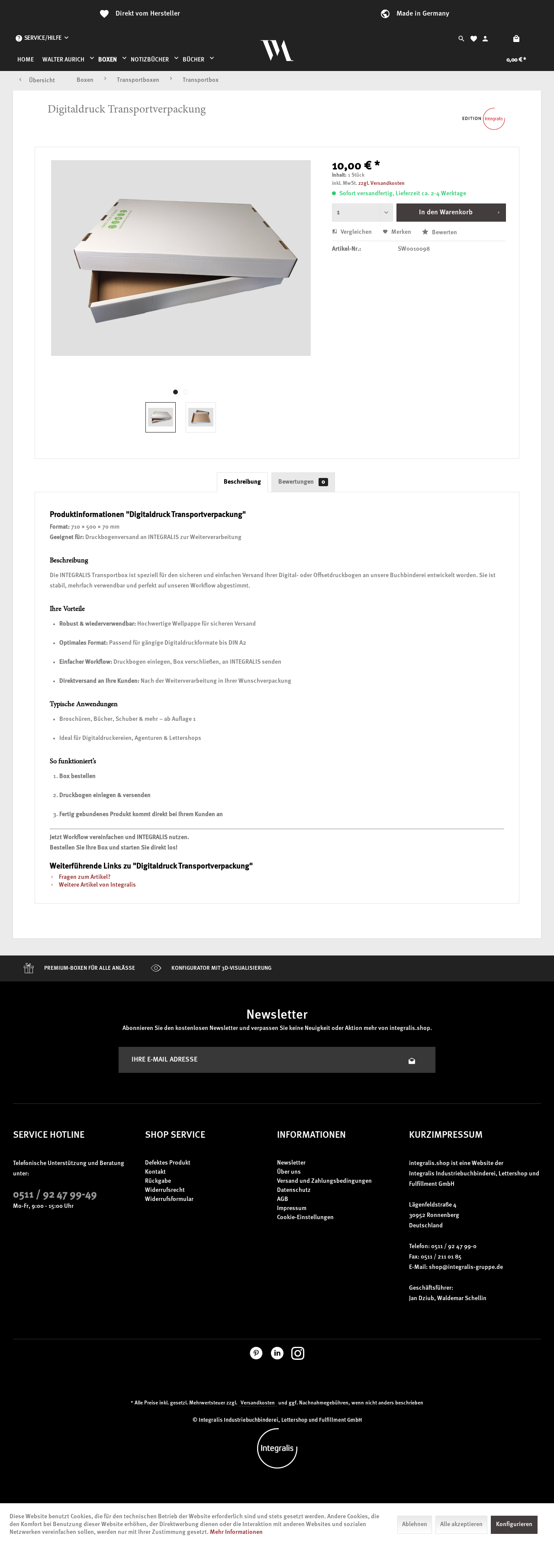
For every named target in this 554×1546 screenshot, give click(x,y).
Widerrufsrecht (165, 1190)
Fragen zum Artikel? (84, 877)
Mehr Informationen (236, 1532)
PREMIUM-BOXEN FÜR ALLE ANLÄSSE (89, 968)
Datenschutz (294, 1190)
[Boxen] (110, 60)
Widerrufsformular (169, 1199)
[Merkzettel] (473, 38)
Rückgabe (158, 1181)
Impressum (291, 1208)
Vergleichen (355, 232)
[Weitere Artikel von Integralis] (483, 118)
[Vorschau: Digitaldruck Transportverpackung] (160, 417)
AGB (282, 1199)
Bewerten (444, 232)
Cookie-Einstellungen (305, 1217)
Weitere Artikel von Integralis (97, 885)
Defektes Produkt (167, 1163)
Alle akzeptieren (461, 1524)
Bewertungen (301, 482)
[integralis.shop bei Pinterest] (256, 1355)
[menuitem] (42, 38)
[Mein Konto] (485, 38)
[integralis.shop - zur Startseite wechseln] (277, 49)
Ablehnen (414, 1524)
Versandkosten (258, 1403)
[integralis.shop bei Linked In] (277, 1355)
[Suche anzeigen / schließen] (461, 38)
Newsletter (291, 1163)
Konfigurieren (514, 1524)
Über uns (289, 1172)
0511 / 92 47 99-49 (55, 1195)
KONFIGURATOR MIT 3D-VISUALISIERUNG (220, 968)
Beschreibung (242, 482)
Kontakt (155, 1172)
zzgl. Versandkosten (381, 183)
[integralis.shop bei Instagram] (298, 1355)
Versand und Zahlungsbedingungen (324, 1181)
